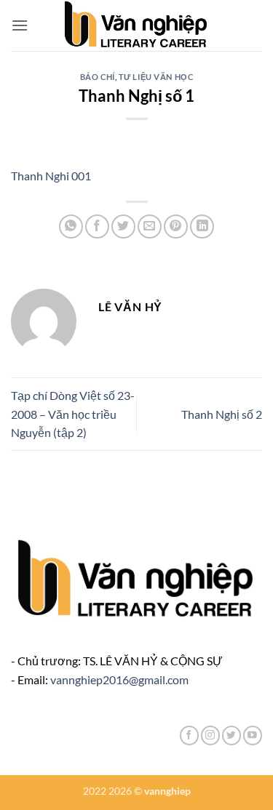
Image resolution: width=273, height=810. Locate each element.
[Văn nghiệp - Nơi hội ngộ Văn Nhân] (136, 25)
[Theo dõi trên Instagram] (210, 735)
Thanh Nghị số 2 (221, 414)
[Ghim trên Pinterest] (176, 226)
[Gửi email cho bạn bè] (150, 226)
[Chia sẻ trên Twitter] (123, 226)
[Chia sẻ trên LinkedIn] (202, 226)
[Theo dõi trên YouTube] (252, 735)
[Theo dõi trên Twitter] (231, 735)
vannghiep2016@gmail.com (119, 679)
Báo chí (97, 76)
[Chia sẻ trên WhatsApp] (71, 226)
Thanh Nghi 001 (51, 176)
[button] (19, 25)
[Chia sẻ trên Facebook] (97, 226)
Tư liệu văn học (156, 76)
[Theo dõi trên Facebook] (189, 735)
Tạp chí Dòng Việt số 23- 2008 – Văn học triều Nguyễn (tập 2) (73, 413)
